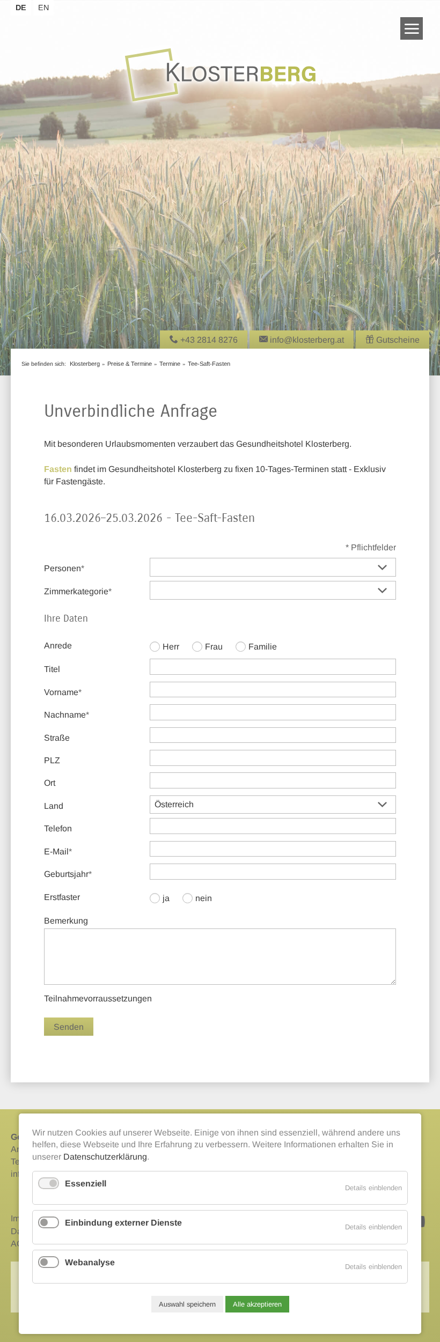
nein (203, 898)
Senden (69, 1026)
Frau (214, 646)
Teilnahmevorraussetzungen (98, 998)
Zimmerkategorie (78, 591)
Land (53, 805)
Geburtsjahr (68, 874)
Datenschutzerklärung (105, 1156)
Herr (171, 646)
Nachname (66, 714)
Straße (57, 737)
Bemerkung (66, 920)
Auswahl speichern (187, 1304)
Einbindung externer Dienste (123, 1222)
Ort (49, 782)
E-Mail (62, 851)
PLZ (52, 760)
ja (166, 898)
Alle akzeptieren (257, 1304)
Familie (262, 646)
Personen (64, 568)
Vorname (63, 692)
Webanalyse (90, 1262)
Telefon (58, 828)
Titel (52, 669)
